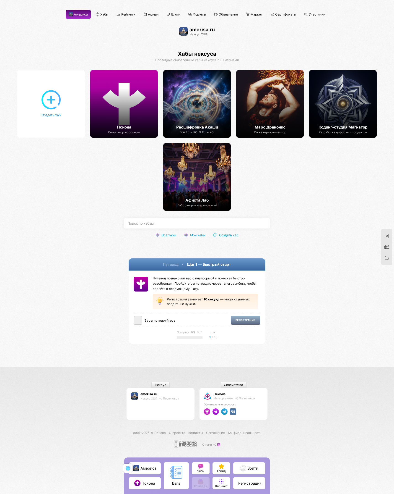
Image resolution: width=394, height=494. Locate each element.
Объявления (228, 14)
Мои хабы (197, 235)
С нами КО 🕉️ (211, 444)
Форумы (199, 14)
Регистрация (246, 320)
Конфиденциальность (245, 433)
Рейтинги (127, 14)
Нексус (160, 385)
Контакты (195, 433)
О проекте (177, 433)
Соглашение (215, 433)
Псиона (219, 394)
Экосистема (233, 385)
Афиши (152, 14)
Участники (316, 14)
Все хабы (168, 235)
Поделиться (170, 398)
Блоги (175, 14)
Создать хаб (228, 235)
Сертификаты (285, 14)
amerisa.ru (148, 394)
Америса (80, 14)
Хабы (104, 14)
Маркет (256, 14)
